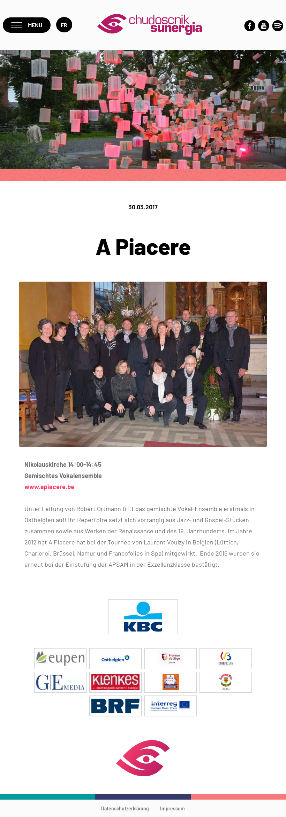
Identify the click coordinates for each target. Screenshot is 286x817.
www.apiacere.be (49, 486)
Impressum (172, 808)
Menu (35, 25)
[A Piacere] (143, 444)
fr (64, 25)
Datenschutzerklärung (125, 808)
